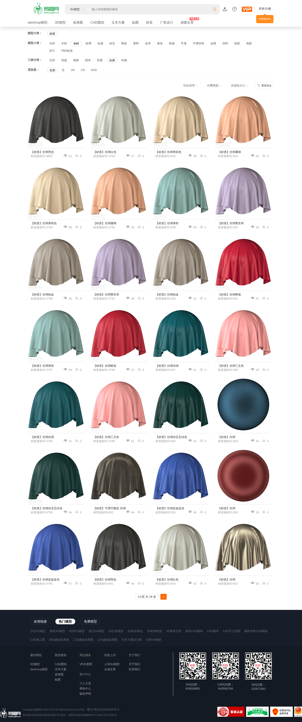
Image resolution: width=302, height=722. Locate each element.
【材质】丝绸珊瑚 (104, 223)
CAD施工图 (37, 639)
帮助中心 (85, 688)
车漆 (184, 43)
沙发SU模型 (38, 631)
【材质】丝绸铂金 (42, 294)
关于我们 (134, 664)
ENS (94, 70)
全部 (52, 43)
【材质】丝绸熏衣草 (106, 294)
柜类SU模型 (77, 631)
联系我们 (134, 669)
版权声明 (85, 693)
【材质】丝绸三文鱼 (106, 437)
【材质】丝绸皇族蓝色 (45, 579)
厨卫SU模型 (96, 631)
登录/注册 (265, 8)
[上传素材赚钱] (224, 9)
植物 (172, 43)
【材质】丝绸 (226, 437)
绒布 (88, 60)
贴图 (135, 22)
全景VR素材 (153, 639)
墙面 (237, 43)
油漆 (213, 43)
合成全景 (110, 669)
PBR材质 (67, 50)
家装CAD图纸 (194, 631)
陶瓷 (124, 43)
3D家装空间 (173, 631)
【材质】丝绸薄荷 (42, 365)
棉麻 (76, 60)
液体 (160, 43)
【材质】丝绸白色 (104, 152)
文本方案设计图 (132, 639)
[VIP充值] (247, 9)
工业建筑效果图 (83, 639)
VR (73, 70)
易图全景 (187, 22)
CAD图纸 (97, 22)
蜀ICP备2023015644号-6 (103, 709)
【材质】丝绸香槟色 (44, 223)
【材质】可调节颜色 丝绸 (109, 508)
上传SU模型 (112, 664)
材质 (149, 22)
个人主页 (85, 683)
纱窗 (100, 60)
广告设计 (166, 22)
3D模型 (60, 22)
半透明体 (198, 43)
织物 (124, 60)
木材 (64, 43)
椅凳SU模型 (57, 631)
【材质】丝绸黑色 (42, 152)
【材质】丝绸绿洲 (42, 437)
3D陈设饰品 (135, 631)
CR (83, 70)
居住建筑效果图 (59, 639)
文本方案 (118, 22)
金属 (100, 43)
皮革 (148, 43)
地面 (249, 43)
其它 (52, 50)
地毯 (64, 60)
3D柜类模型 (154, 631)
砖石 (112, 43)
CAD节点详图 (231, 631)
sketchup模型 (37, 22)
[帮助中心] (234, 9)
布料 (76, 43)
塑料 (136, 43)
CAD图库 (213, 631)
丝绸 (112, 60)
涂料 (225, 43)
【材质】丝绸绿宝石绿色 (46, 508)
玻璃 (88, 43)
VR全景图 (86, 664)
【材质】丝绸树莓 (104, 365)
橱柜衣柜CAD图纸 (256, 631)
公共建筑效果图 (107, 639)
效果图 (78, 22)
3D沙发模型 (115, 631)
